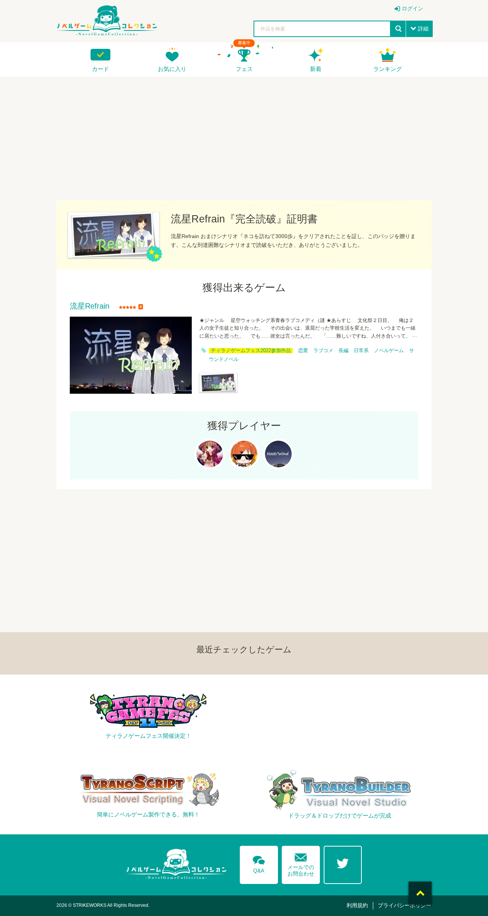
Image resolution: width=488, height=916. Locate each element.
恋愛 (303, 350)
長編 (343, 350)
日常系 (361, 350)
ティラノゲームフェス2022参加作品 (251, 350)
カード (100, 69)
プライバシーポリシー (404, 905)
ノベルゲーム (389, 350)
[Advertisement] (244, 133)
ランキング (387, 69)
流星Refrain (89, 306)
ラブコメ (323, 350)
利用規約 (357, 905)
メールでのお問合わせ (300, 863)
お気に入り (172, 69)
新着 (315, 69)
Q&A (259, 863)
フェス (244, 69)
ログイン (412, 8)
